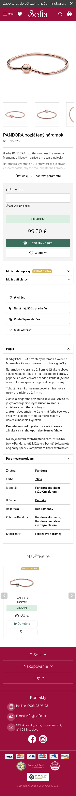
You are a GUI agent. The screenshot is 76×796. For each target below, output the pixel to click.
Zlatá (38, 479)
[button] (21, 632)
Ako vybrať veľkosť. (19, 205)
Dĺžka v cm (14, 190)
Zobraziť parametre (48, 176)
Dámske (40, 500)
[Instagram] (44, 740)
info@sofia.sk (36, 716)
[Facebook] (33, 740)
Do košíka (24, 623)
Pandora (41, 470)
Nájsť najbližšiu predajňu (30, 308)
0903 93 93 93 (37, 706)
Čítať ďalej (21, 176)
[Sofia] (38, 13)
